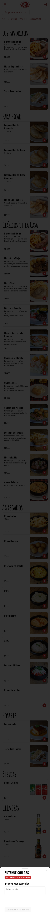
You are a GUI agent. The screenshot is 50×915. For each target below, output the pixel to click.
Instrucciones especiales (17, 883)
